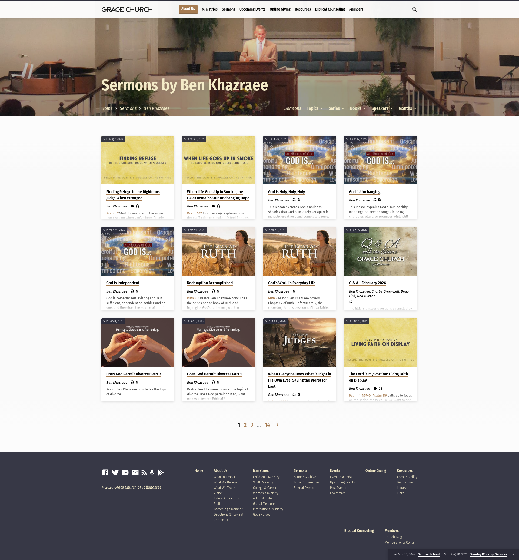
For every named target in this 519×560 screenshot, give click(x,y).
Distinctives (405, 482)
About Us (188, 9)
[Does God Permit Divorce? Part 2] (137, 342)
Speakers (380, 108)
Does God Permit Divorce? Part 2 (133, 374)
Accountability (407, 477)
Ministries (210, 9)
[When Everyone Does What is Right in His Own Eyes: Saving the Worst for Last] (299, 342)
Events (335, 470)
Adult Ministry (263, 498)
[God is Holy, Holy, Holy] (299, 160)
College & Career (264, 488)
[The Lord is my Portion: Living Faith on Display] (380, 342)
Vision (218, 493)
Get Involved (262, 514)
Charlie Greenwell (385, 291)
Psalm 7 (112, 213)
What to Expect (224, 477)
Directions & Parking (228, 514)
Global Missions (264, 504)
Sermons (228, 9)
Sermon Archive (305, 477)
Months (406, 108)
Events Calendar (341, 477)
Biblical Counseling (330, 9)
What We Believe (225, 482)
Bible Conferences (307, 482)
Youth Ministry (263, 482)
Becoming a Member (228, 509)
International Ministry (268, 509)
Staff (217, 504)
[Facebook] (105, 473)
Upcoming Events (252, 9)
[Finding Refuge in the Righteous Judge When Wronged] (137, 160)
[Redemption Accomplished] (218, 251)
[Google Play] (160, 472)
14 (267, 425)
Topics (313, 108)
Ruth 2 (272, 298)
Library (402, 488)
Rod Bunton (366, 296)
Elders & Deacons (226, 498)
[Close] (513, 554)
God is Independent (122, 282)
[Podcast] (152, 472)
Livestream (337, 493)
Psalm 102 (194, 213)
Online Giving (280, 9)
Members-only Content (401, 542)
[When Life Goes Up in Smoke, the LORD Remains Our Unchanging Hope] (218, 160)
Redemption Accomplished (210, 282)
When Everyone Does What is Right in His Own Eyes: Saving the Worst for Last (299, 380)
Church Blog (393, 537)
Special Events (304, 488)
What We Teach (224, 488)
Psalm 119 (379, 395)
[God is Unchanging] (380, 160)
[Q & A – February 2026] (380, 251)
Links (400, 493)
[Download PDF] (298, 200)
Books (356, 108)
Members (356, 9)
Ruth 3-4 (193, 298)
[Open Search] (415, 9)
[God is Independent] (137, 251)
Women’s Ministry (265, 493)
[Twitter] (115, 473)
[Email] (135, 473)
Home (107, 108)
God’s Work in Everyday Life (291, 282)
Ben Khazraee (156, 108)
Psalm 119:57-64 (360, 395)
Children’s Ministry (266, 477)
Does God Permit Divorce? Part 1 (214, 374)
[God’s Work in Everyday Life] (299, 251)
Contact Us (221, 520)
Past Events (338, 488)
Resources (303, 9)
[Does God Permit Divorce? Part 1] (218, 342)
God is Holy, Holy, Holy (286, 191)
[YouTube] (125, 473)
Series (335, 108)
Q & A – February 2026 (367, 282)
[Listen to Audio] (137, 206)
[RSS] (144, 473)
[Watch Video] (132, 206)
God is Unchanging (364, 191)
